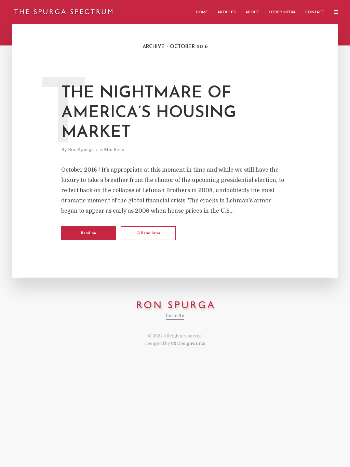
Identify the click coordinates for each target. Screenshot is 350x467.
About (252, 12)
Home (202, 12)
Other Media (282, 12)
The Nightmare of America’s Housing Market (148, 113)
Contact (314, 12)
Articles (226, 12)
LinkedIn (175, 315)
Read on (88, 233)
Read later (150, 233)
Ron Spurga (81, 149)
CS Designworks (188, 343)
